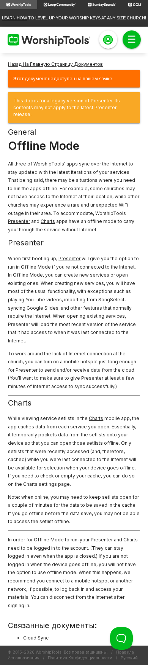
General (22, 132)
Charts (48, 221)
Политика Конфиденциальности (80, 657)
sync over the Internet (103, 164)
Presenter (19, 221)
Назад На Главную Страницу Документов (55, 64)
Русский (129, 657)
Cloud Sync (36, 638)
